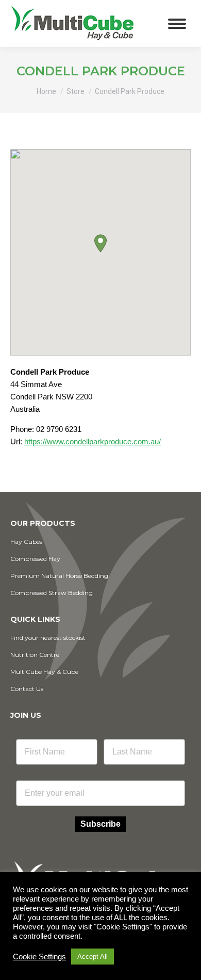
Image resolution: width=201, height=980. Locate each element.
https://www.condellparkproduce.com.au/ (92, 441)
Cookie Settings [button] (39, 957)
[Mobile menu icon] (177, 23)
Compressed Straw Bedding (51, 593)
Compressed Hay (35, 559)
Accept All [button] (92, 956)
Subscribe (100, 824)
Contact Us (26, 689)
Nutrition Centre (34, 654)
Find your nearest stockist (48, 637)
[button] (100, 243)
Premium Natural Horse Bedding (59, 576)
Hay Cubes (26, 541)
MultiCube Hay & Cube (44, 672)
